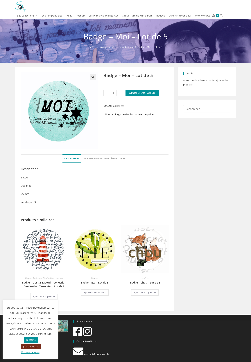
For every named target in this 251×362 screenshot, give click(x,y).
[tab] (71, 159)
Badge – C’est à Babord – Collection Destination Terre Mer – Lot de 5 (44, 284)
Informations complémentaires (104, 158)
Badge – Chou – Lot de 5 (145, 282)
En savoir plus (30, 352)
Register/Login (124, 114)
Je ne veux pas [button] (31, 346)
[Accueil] (90, 47)
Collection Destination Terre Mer (48, 277)
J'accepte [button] (31, 339)
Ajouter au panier (142, 92)
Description (72, 158)
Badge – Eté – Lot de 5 (94, 282)
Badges (120, 105)
